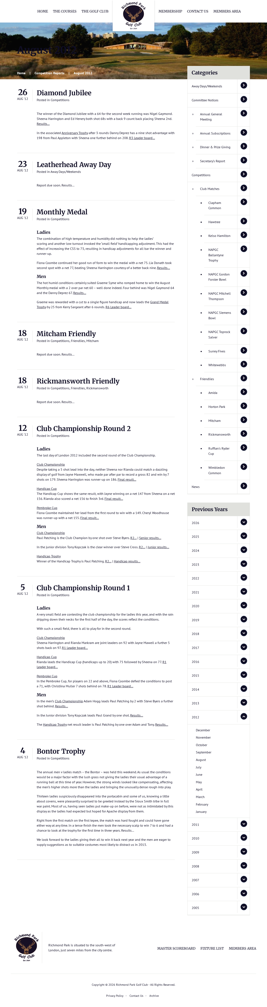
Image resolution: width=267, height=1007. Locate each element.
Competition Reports (49, 73)
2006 (195, 894)
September (203, 752)
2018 (195, 634)
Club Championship (51, 464)
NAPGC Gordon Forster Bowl (219, 277)
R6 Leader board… (118, 307)
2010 (195, 838)
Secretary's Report (212, 161)
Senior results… (150, 538)
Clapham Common (214, 205)
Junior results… (158, 547)
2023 (195, 564)
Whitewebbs (217, 365)
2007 (195, 880)
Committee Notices (205, 100)
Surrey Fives (216, 351)
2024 (195, 550)
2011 (195, 824)
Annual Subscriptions (215, 133)
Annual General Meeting (211, 117)
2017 (195, 648)
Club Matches (209, 189)
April (199, 789)
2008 (195, 866)
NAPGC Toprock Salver (219, 334)
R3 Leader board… (142, 138)
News (196, 487)
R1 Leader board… (75, 648)
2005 (195, 908)
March (200, 797)
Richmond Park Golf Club (133, 15)
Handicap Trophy (49, 556)
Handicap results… (127, 561)
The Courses (65, 11)
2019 (195, 620)
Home (42, 11)
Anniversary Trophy (75, 133)
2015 (195, 675)
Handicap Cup (47, 489)
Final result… (127, 479)
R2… (133, 538)
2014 (195, 689)
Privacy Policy (114, 996)
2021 (195, 592)
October (201, 745)
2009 (195, 852)
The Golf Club (95, 11)
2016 (195, 662)
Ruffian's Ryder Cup (218, 451)
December (203, 730)
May (199, 782)
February (202, 804)
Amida (212, 393)
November (203, 737)
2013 (195, 703)
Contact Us (197, 11)
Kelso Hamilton (219, 236)
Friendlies (78, 341)
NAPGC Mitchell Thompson (219, 296)
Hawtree (214, 222)
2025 (195, 536)
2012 (195, 717)
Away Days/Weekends (65, 172)
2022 (195, 578)
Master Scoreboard (176, 948)
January (201, 812)
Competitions (60, 100)
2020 (195, 606)
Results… (43, 124)
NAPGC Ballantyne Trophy (216, 255)
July (198, 767)
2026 (195, 523)
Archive (154, 996)
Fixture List (212, 948)
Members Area (227, 11)
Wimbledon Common (216, 470)
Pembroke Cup (47, 508)
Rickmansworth (97, 388)
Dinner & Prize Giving (215, 147)
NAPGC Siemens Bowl (219, 315)
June (199, 774)
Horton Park (216, 407)
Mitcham (92, 341)
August (201, 760)
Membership (170, 11)
